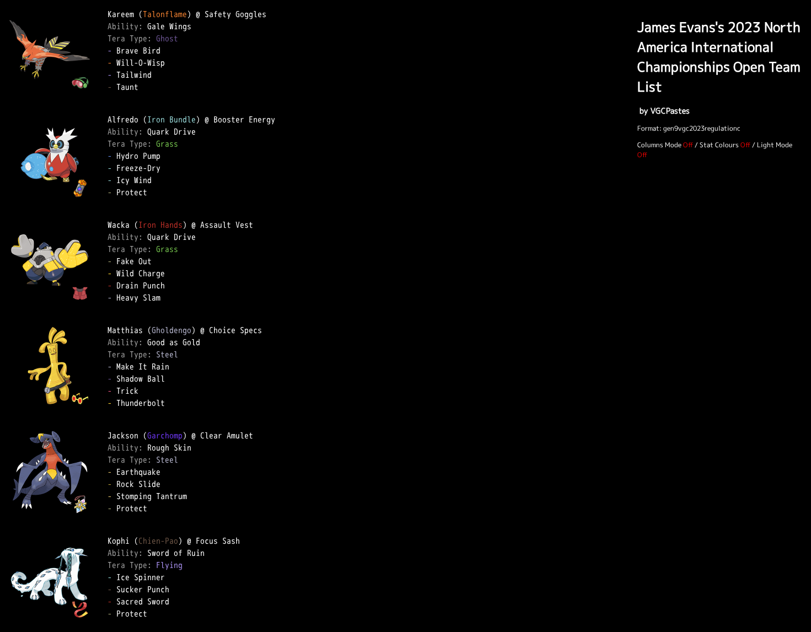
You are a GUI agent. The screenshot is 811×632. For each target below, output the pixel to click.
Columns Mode (659, 144)
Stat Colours (719, 144)
